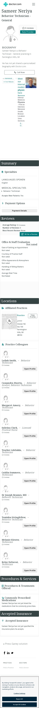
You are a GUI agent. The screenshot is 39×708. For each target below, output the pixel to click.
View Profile (33, 316)
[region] (19, 692)
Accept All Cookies (19, 704)
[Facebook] (4, 652)
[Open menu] (33, 4)
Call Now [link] (21, 72)
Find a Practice (8, 668)
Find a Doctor (24, 668)
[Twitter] (12, 652)
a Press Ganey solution (15, 643)
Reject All (19, 699)
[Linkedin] (8, 652)
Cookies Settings (19, 693)
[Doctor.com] (12, 4)
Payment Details (19, 210)
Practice (21, 315)
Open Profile (30, 369)
